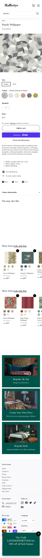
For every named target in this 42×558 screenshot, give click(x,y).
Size (3, 80)
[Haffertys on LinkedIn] (22, 507)
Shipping (13, 123)
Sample (6, 84)
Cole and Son (6, 29)
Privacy (4, 474)
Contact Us (5, 471)
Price (4, 114)
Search (4, 468)
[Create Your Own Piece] (21, 400)
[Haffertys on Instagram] (22, 502)
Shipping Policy (6, 488)
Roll (14, 84)
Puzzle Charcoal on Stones (4, 95)
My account (5, 491)
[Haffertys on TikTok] (35, 502)
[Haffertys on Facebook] (26, 502)
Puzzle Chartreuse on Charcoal (35, 95)
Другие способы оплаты (21, 140)
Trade (3, 483)
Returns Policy (6, 477)
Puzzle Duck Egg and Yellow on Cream (17, 95)
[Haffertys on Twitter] (30, 502)
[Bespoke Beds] (21, 433)
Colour (14, 90)
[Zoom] (38, 70)
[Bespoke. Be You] (21, 367)
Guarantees (5, 480)
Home (3, 20)
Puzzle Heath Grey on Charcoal (29, 95)
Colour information (9, 192)
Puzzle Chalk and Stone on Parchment (10, 95)
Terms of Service (7, 486)
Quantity (5, 103)
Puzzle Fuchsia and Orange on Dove (23, 95)
